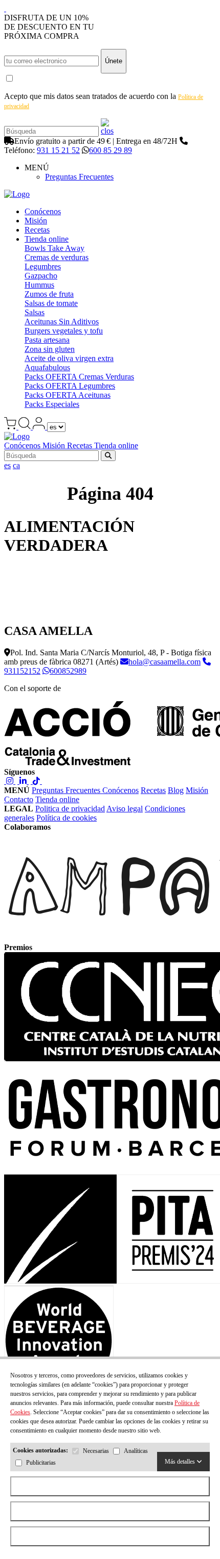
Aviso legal (124, 808)
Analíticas (136, 1451)
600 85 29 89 (110, 150)
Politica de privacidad (70, 808)
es (7, 465)
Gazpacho (41, 275)
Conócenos (43, 211)
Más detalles (180, 1461)
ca (16, 465)
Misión (36, 220)
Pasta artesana (47, 340)
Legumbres (43, 266)
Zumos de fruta (49, 294)
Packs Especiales (52, 404)
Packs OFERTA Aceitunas (68, 395)
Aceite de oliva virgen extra (69, 358)
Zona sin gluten (50, 349)
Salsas (35, 312)
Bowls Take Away (54, 248)
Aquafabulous (47, 367)
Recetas (37, 229)
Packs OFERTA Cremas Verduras (79, 376)
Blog (176, 790)
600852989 (68, 671)
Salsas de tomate (51, 303)
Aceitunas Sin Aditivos (62, 321)
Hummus (39, 284)
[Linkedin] (23, 781)
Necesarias (96, 1451)
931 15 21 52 (58, 150)
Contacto (18, 799)
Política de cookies (66, 817)
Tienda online (47, 239)
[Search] (107, 130)
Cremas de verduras (57, 257)
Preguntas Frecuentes (79, 176)
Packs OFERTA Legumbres (70, 385)
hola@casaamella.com (164, 661)
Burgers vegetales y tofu (64, 330)
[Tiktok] (36, 781)
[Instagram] (9, 781)
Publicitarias (41, 1463)
